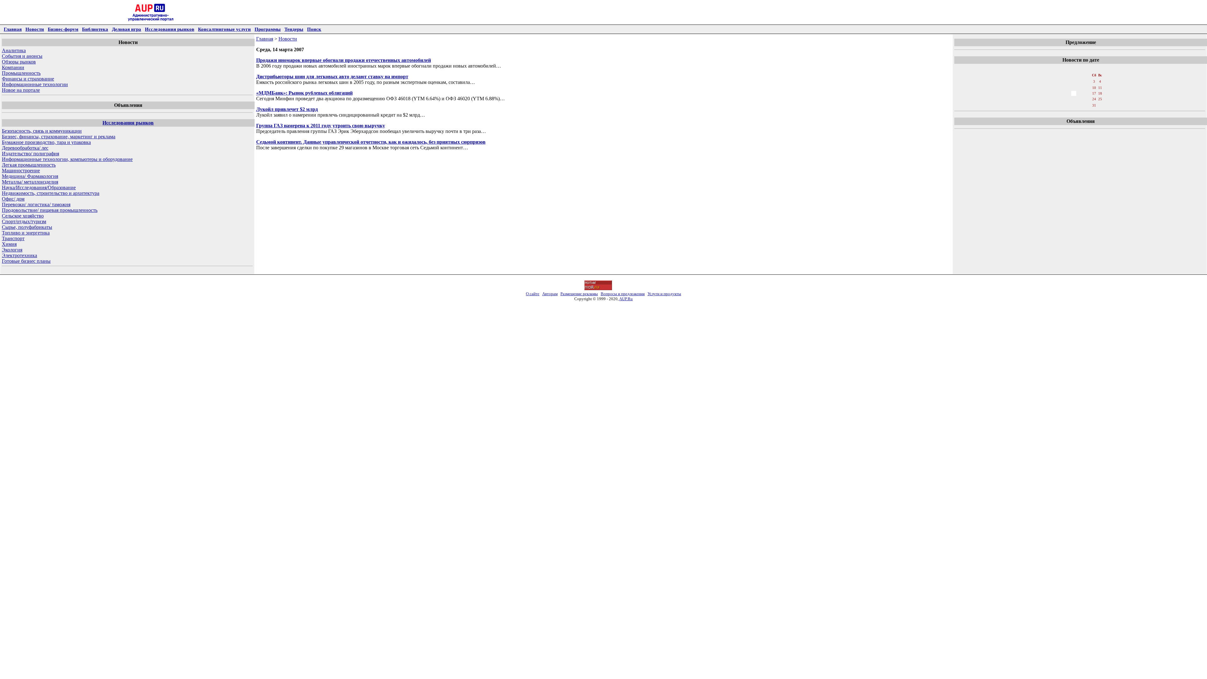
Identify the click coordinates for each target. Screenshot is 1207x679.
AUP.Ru (626, 298)
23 (1087, 99)
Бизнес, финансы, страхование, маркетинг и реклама (58, 136)
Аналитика (14, 50)
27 (1067, 105)
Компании (13, 67)
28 (1074, 105)
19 (1060, 99)
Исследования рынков (169, 29)
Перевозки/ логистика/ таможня (36, 204)
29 (1081, 105)
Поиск (314, 29)
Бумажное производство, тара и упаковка (46, 142)
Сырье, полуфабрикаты (27, 227)
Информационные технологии (35, 84)
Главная (13, 29)
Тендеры (293, 29)
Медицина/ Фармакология (30, 176)
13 (1067, 93)
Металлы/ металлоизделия (30, 182)
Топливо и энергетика (26, 232)
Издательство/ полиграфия (30, 153)
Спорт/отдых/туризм (24, 221)
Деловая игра (126, 29)
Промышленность (21, 73)
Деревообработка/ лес (25, 148)
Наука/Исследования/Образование (39, 187)
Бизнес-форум (63, 29)
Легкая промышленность (29, 165)
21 (1074, 99)
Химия (9, 244)
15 (1081, 93)
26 (1060, 105)
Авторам (550, 293)
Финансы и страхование (28, 78)
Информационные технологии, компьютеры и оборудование (67, 159)
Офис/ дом (13, 198)
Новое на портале (21, 90)
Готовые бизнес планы (26, 261)
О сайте (532, 293)
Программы (268, 29)
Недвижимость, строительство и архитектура (50, 193)
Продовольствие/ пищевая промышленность (49, 210)
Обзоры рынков (19, 61)
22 (1081, 99)
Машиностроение (21, 170)
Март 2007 (1080, 69)
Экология (12, 249)
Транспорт (13, 238)
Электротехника (19, 255)
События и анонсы (22, 56)
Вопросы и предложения (623, 293)
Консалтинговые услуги (224, 29)
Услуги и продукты (664, 293)
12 (1060, 93)
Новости (34, 29)
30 (1087, 105)
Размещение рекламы (579, 293)
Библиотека (95, 29)
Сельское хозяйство (23, 215)
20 (1067, 99)
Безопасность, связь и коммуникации (42, 131)
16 (1087, 93)
